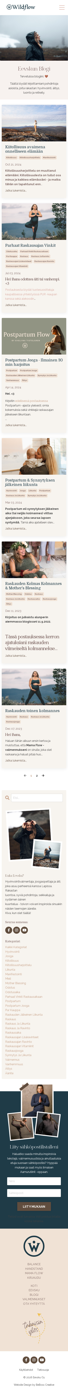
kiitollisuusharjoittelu (30, 157)
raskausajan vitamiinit (17, 266)
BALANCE (34, 1264)
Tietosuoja (43, 1369)
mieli (8, 978)
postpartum (11, 370)
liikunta (32, 491)
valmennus (12, 1059)
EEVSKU (34, 1290)
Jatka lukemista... (16, 190)
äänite (9, 1073)
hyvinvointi (11, 491)
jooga (23, 491)
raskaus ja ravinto (40, 256)
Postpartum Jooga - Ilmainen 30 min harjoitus (34, 362)
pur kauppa (11, 256)
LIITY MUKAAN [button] (34, 1206)
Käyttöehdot (26, 1369)
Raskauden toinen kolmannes (32, 711)
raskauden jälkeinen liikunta (20, 375)
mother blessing (14, 594)
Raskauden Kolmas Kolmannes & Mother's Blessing (33, 586)
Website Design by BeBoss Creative (34, 1384)
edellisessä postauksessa (31, 401)
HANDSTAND (34, 1268)
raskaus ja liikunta (15, 495)
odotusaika (11, 251)
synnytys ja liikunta (47, 375)
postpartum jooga (28, 370)
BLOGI (34, 1295)
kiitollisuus (11, 157)
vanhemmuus (12, 380)
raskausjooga (49, 599)
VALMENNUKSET (34, 1299)
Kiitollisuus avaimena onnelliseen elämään (25, 149)
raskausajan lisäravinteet (18, 261)
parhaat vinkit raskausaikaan (34, 251)
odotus (28, 594)
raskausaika (34, 599)
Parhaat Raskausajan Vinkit (30, 245)
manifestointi (49, 157)
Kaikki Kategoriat (16, 947)
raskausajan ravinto (44, 261)
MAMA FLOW (34, 1273)
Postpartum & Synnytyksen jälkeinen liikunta (30, 482)
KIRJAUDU (34, 1277)
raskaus (24, 256)
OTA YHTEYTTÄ (34, 1303)
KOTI (34, 1286)
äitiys (24, 380)
